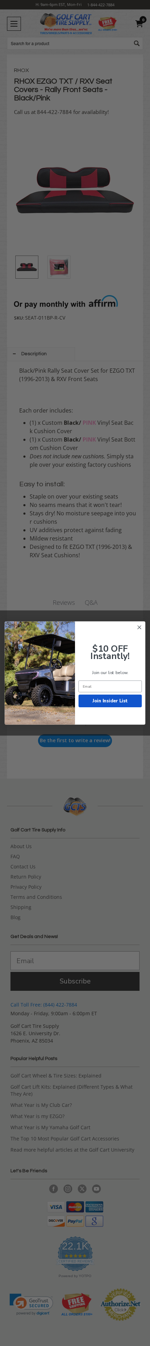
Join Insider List (110, 700)
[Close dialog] (139, 627)
